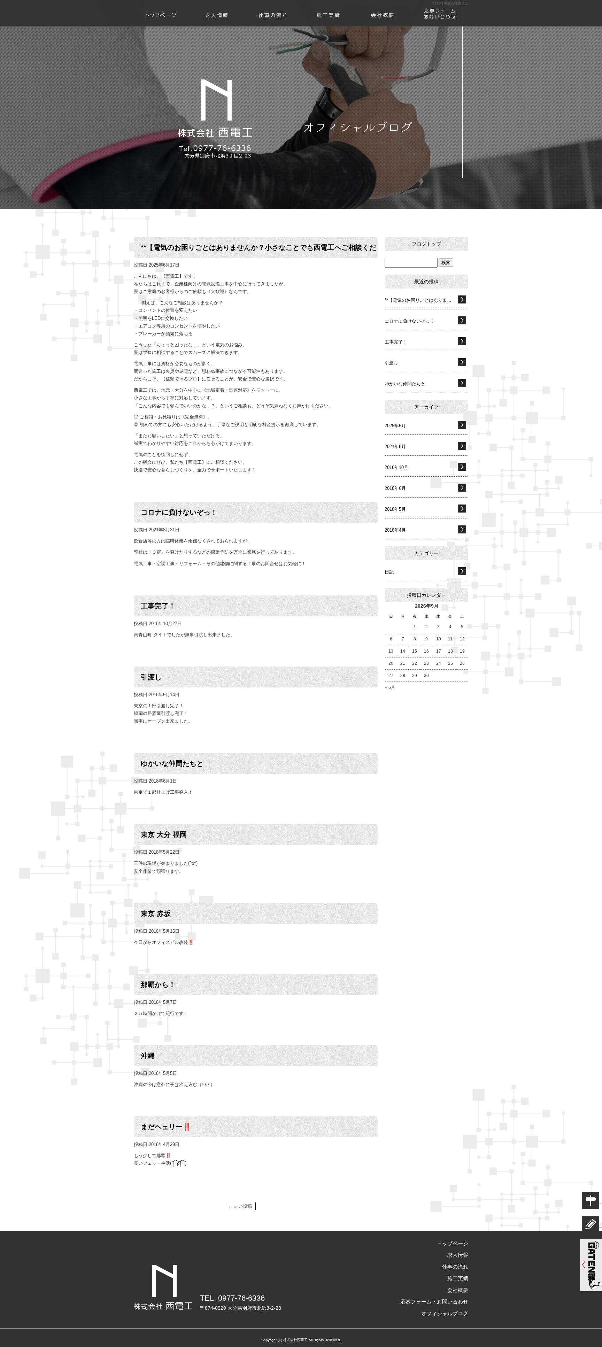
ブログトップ (426, 244)
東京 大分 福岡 (164, 834)
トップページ (162, 9)
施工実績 (329, 9)
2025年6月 (395, 425)
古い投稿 (240, 1206)
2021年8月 (395, 446)
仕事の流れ (273, 9)
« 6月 (390, 687)
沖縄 (148, 1056)
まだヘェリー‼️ (166, 1127)
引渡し (151, 677)
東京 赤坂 (156, 913)
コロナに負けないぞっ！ (179, 512)
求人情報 (217, 9)
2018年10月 (396, 467)
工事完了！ (158, 606)
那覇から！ (158, 984)
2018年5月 (395, 509)
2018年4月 (395, 530)
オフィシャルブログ (444, 1313)
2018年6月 (395, 488)
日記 (389, 572)
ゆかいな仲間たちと (172, 763)
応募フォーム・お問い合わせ (440, 9)
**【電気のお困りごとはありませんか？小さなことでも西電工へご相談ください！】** (426, 300)
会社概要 (384, 9)
